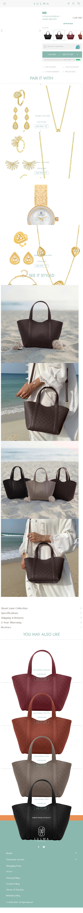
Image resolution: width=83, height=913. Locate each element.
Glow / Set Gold (42, 162)
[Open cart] (78, 3)
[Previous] (1, 30)
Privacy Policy (13, 878)
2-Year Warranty (11, 622)
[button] (68, 23)
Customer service (15, 859)
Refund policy (13, 895)
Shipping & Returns (12, 617)
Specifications (9, 612)
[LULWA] (41, 3)
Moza (42, 209)
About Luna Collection (14, 608)
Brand (9, 853)
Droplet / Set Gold (42, 116)
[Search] (73, 3)
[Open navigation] (4, 4)
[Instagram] (44, 847)
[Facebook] (38, 847)
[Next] (40, 30)
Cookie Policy (13, 883)
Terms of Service (15, 889)
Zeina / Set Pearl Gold (42, 255)
